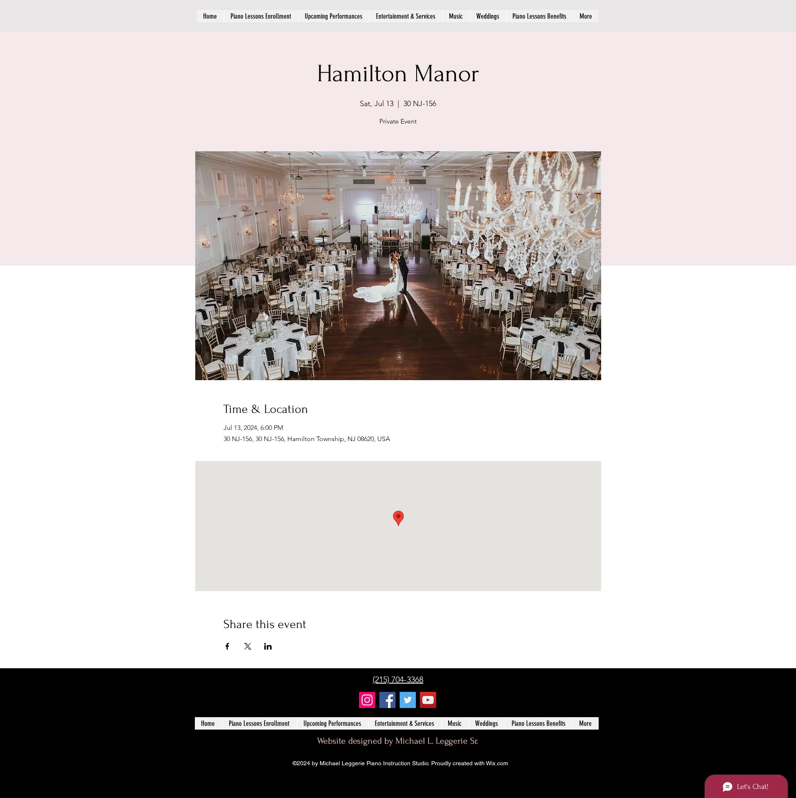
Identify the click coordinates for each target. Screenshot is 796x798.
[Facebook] (387, 700)
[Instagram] (367, 700)
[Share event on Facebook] (227, 646)
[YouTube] (428, 700)
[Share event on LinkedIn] (268, 646)
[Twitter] (408, 700)
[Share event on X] (248, 646)
